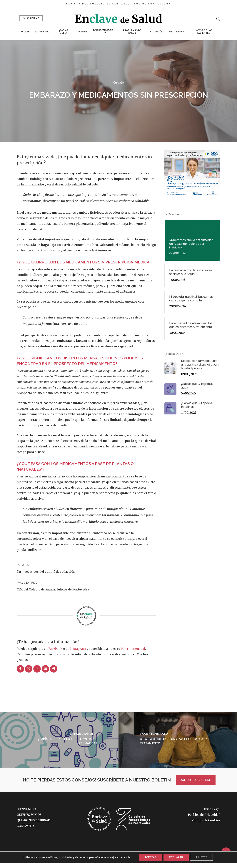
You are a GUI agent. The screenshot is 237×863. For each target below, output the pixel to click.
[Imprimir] (53, 669)
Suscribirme (31, 18)
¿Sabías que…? (63, 31)
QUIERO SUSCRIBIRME (196, 780)
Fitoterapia (176, 31)
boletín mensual (133, 648)
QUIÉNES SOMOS (29, 814)
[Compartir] (20, 669)
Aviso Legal (211, 809)
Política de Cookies (206, 820)
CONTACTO (25, 826)
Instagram (78, 648)
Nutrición (156, 31)
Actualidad (42, 31)
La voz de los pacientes (203, 31)
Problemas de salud (132, 31)
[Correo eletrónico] (45, 669)
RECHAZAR (176, 857)
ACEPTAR (150, 857)
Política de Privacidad (204, 814)
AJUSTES (201, 857)
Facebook (55, 648)
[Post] (28, 669)
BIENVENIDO (26, 809)
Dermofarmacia (103, 30)
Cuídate (24, 31)
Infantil (82, 31)
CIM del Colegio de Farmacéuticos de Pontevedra (53, 589)
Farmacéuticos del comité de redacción (46, 571)
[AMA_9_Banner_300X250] (192, 198)
